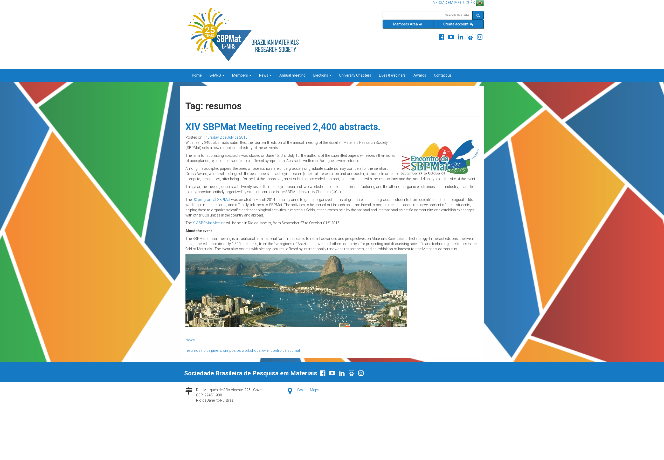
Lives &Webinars (392, 75)
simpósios (232, 350)
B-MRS (216, 75)
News (264, 75)
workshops (251, 350)
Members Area (405, 24)
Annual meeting (292, 75)
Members (240, 75)
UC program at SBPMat (211, 200)
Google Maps (308, 390)
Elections (321, 75)
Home (197, 75)
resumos (192, 350)
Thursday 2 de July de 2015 (225, 137)
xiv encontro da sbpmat (280, 350)
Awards (419, 75)
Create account (456, 24)
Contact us (443, 75)
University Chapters (355, 75)
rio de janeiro (211, 350)
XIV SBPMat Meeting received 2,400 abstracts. (283, 126)
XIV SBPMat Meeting (208, 223)
